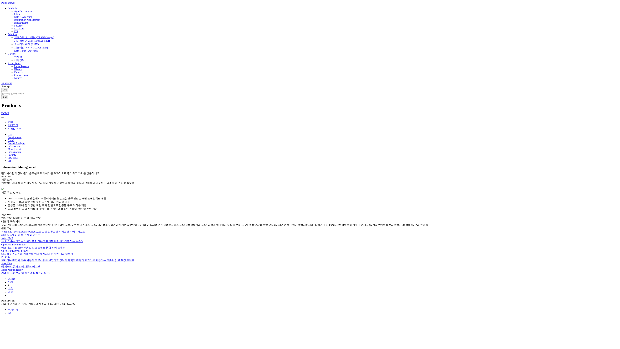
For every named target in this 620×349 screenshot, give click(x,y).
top (9, 313)
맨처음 (12, 278)
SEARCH (6, 83)
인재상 (18, 56)
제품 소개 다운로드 (29, 235)
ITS (16, 31)
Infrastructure (21, 22)
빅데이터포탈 (77, 231)
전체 (10, 122)
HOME (5, 113)
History (18, 69)
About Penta (14, 63)
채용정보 (19, 60)
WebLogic (7, 231)
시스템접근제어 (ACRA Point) (31, 47)
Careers (12, 53)
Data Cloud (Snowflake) (26, 50)
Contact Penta (21, 75)
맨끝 (10, 292)
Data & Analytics (23, 17)
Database (24, 231)
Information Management (27, 19)
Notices (18, 78)
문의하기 (13, 309)
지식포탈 (64, 231)
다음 (10, 288)
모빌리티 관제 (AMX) (26, 44)
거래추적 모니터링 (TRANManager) (34, 37)
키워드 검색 (14, 128)
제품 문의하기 (9, 235)
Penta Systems (21, 66)
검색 (5, 97)
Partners (18, 72)
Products (12, 8)
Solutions (12, 34)
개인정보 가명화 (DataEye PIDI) (32, 40)
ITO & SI (19, 28)
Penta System (8, 2)
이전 (10, 282)
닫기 (5, 90)
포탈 (39, 231)
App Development (23, 11)
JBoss (16, 231)
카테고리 (13, 125)
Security (18, 25)
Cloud (17, 14)
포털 (45, 231)
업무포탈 (53, 231)
